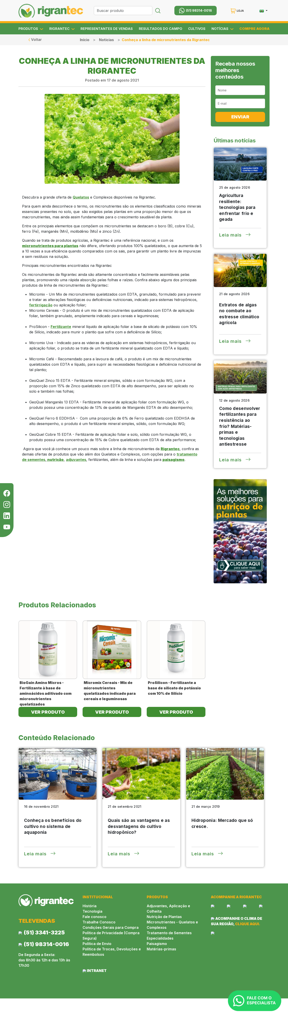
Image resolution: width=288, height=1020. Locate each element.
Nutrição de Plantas (164, 916)
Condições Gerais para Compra (111, 927)
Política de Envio (97, 943)
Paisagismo (157, 943)
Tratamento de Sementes (169, 933)
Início (84, 40)
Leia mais (231, 235)
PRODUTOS (28, 29)
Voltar (36, 39)
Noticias (106, 40)
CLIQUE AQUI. (247, 924)
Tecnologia (92, 911)
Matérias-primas (161, 949)
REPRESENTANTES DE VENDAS (107, 29)
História (90, 906)
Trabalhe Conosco (99, 922)
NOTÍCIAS (220, 29)
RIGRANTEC (59, 29)
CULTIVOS (196, 29)
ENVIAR (240, 116)
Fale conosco (94, 916)
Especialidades (160, 938)
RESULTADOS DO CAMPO (160, 29)
